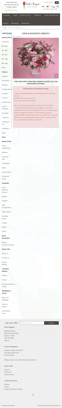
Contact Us (5, 258)
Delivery (4, 275)
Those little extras (5, 178)
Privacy (4, 280)
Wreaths (4, 201)
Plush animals (6, 172)
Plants (4, 168)
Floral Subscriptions (6, 147)
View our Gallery (5, 305)
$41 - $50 (5, 46)
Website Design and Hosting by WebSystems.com (49, 405)
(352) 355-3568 (12, 10)
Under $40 (5, 42)
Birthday (5, 85)
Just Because (6, 102)
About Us (5, 253)
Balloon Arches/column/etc (7, 244)
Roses (4, 133)
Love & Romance (5, 108)
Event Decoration (51, 15)
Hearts (4, 227)
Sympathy (37, 15)
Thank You (5, 117)
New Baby (5, 113)
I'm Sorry (5, 98)
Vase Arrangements (6, 206)
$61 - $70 (5, 54)
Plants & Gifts (25, 15)
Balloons (5, 152)
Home (4, 27)
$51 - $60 (5, 50)
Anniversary (6, 80)
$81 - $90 (5, 63)
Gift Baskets (6, 163)
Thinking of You (5, 123)
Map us (6, 340)
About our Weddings (5, 299)
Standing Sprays (5, 217)
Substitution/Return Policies (7, 285)
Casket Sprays (6, 212)
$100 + (4, 67)
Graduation (5, 128)
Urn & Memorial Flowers (5, 190)
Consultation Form (6, 312)
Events (6, 23)
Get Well (5, 93)
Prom (15, 15)
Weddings (15, 23)
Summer (5, 76)
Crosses (4, 223)
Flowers (6, 15)
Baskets (4, 196)
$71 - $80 (5, 59)
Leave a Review (4, 263)
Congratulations (7, 89)
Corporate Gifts (5, 158)
